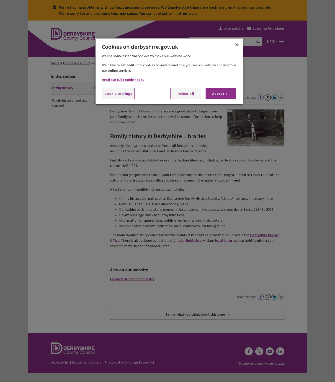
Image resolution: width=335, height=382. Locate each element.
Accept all (221, 93)
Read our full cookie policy (123, 79)
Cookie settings (118, 93)
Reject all (186, 93)
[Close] (237, 45)
